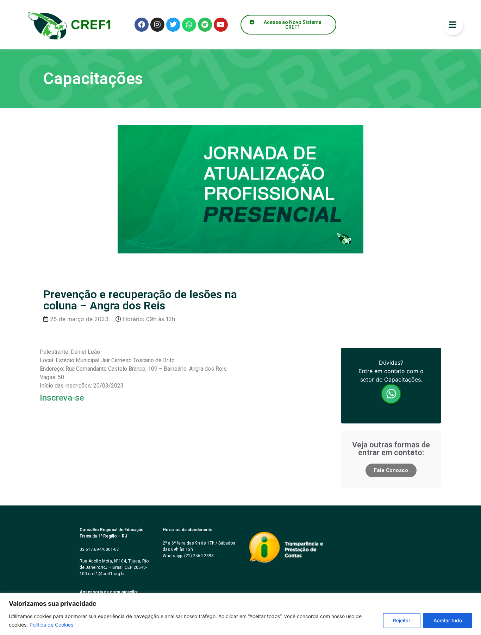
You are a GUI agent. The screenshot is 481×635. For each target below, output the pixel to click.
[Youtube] (221, 25)
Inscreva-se (62, 398)
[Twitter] (173, 25)
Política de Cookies (51, 625)
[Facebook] (142, 25)
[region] (240, 614)
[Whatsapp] (189, 25)
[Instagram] (157, 25)
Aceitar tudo (447, 620)
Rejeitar (401, 620)
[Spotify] (205, 25)
